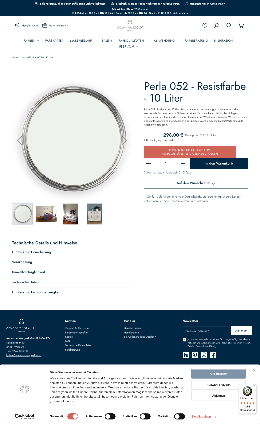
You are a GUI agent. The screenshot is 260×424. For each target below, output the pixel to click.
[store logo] (130, 25)
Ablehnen (218, 395)
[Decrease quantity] (148, 163)
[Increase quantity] (183, 163)
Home (15, 57)
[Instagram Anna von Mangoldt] (204, 355)
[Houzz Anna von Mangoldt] (186, 355)
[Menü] (254, 386)
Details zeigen (201, 416)
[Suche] (229, 25)
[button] (19, 140)
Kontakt (69, 337)
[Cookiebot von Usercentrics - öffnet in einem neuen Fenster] (24, 416)
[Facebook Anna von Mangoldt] (213, 355)
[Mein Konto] (216, 25)
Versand (168, 140)
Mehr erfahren (180, 13)
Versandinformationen (194, 201)
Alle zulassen (218, 373)
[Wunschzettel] (204, 25)
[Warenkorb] (241, 25)
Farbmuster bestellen (76, 332)
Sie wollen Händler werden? (140, 337)
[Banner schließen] (254, 370)
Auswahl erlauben (218, 384)
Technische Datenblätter (78, 345)
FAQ (67, 341)
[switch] (110, 417)
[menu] (130, 44)
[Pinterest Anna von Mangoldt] (195, 355)
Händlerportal (131, 332)
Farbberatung (72, 350)
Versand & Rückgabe (77, 328)
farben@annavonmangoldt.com (23, 355)
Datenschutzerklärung (206, 346)
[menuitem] (31, 41)
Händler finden (132, 328)
